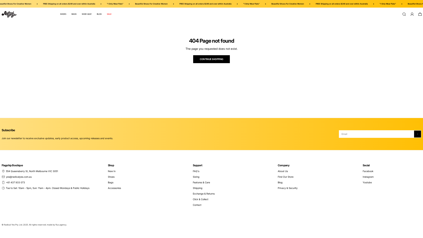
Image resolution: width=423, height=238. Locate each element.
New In (111, 171)
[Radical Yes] (9, 14)
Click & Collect (200, 199)
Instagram (368, 176)
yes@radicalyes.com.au (19, 176)
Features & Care (201, 182)
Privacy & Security (288, 188)
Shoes (111, 176)
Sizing (196, 176)
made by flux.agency (56, 224)
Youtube (367, 182)
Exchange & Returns (204, 193)
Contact (197, 204)
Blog (280, 182)
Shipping (197, 188)
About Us (283, 171)
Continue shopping (211, 59)
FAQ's (196, 171)
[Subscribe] (417, 134)
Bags (110, 182)
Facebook (368, 171)
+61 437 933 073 (15, 182)
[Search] (404, 14)
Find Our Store (285, 176)
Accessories (114, 188)
